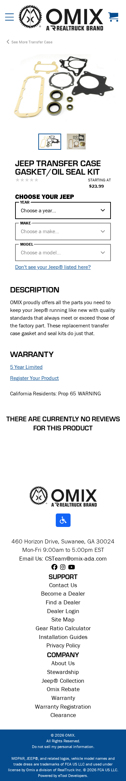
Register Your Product (34, 378)
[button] (9, 18)
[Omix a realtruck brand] (63, 495)
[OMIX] (61, 18)
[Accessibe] (63, 520)
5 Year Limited (26, 366)
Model (26, 244)
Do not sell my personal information (62, 746)
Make (25, 223)
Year (25, 202)
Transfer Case (40, 41)
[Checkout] (114, 18)
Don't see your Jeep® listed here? (53, 266)
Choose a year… (38, 210)
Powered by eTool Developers (62, 775)
